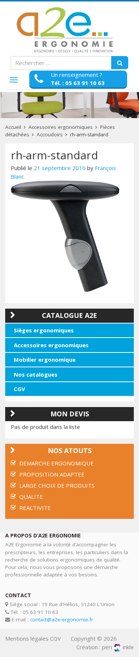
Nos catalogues (35, 374)
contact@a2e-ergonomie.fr (61, 619)
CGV (19, 389)
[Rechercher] (119, 62)
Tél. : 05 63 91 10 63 (78, 83)
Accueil (13, 127)
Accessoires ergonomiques (61, 127)
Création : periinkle (105, 647)
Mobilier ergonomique (45, 359)
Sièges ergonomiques (44, 330)
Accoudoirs (50, 134)
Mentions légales (27, 638)
